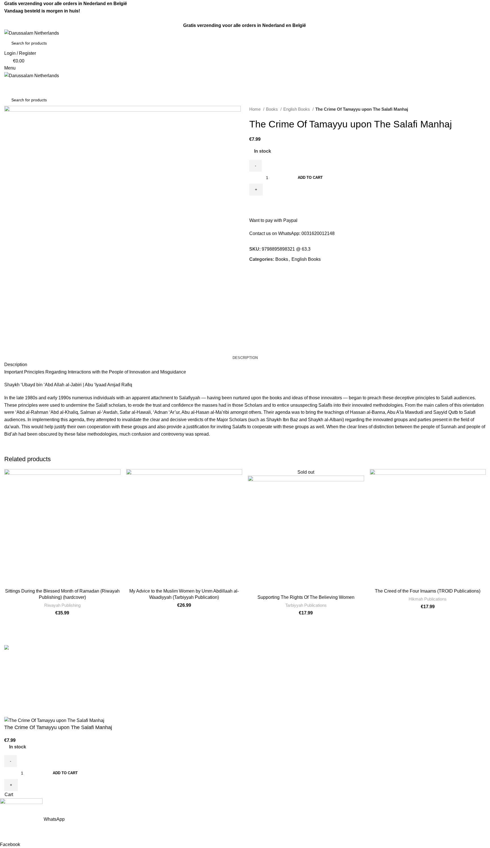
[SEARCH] (476, 43)
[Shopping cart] (6, 82)
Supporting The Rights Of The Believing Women (305, 597)
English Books (297, 109)
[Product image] (428, 527)
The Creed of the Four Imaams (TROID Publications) (427, 591)
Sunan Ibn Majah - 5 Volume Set (281, 702)
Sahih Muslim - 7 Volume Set (278, 670)
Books (272, 109)
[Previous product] (471, 109)
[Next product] (483, 109)
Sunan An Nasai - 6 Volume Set (281, 713)
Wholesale (137, 702)
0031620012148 (318, 233)
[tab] (245, 357)
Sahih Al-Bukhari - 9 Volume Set (281, 660)
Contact (134, 670)
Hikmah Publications (428, 599)
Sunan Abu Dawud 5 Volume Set (282, 691)
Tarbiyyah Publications (306, 605)
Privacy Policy (141, 691)
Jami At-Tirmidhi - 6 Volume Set (280, 681)
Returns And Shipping (149, 681)
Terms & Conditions (146, 660)
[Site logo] (31, 32)
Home (255, 109)
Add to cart (310, 177)
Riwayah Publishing (62, 605)
